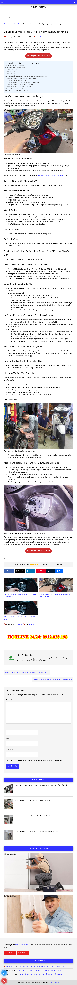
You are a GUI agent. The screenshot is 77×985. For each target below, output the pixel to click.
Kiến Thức (17, 24)
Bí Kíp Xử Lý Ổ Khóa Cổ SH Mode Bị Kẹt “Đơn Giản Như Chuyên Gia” (27, 76)
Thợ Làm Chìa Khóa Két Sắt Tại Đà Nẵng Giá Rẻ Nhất (33, 816)
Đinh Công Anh (53, 982)
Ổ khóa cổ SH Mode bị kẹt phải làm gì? (18, 65)
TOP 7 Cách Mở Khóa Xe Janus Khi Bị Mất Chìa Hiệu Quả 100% (39, 970)
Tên (7, 728)
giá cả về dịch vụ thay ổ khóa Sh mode (50, 175)
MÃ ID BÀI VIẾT (10, 953)
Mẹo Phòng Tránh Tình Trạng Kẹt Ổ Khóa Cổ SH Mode (22, 91)
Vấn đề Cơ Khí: (13, 69)
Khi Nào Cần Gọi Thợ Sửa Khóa (15, 88)
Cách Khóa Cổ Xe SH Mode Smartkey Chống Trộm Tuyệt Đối (54, 595)
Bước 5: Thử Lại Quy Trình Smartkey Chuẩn (21, 86)
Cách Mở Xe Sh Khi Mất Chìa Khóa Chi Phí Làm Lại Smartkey (20, 595)
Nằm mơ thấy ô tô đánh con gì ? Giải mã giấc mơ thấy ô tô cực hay (39, 974)
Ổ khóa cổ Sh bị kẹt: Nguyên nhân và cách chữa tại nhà (20, 618)
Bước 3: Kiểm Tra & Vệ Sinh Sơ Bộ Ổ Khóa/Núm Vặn (24, 82)
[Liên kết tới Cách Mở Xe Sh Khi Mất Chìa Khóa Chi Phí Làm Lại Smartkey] (21, 585)
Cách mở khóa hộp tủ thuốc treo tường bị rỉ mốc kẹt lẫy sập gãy (36, 831)
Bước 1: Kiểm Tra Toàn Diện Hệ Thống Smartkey (22, 78)
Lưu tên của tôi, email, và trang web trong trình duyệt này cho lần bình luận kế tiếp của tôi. (37, 760)
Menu (38, 2)
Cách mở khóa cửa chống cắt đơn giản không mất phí (33, 800)
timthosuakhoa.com (21, 945)
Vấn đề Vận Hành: (14, 72)
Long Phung (10, 966)
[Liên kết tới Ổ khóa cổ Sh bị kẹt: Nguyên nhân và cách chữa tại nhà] (21, 608)
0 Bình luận (39, 37)
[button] (31, 564)
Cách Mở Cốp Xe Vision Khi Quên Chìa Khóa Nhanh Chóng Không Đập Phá (41, 785)
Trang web (9, 749)
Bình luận (9, 699)
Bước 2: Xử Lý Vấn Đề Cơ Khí (17, 80)
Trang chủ (9, 24)
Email (8, 738)
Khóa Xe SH (33, 624)
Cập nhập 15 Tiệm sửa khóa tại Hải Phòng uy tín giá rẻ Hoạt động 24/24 (42, 966)
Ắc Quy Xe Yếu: (13, 74)
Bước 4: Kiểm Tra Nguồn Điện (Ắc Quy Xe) (21, 84)
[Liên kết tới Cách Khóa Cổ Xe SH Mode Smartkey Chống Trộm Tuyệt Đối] (56, 585)
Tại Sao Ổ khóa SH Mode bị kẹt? (16, 67)
